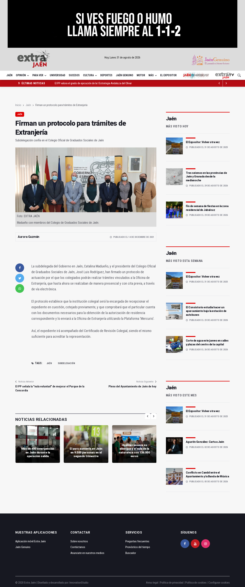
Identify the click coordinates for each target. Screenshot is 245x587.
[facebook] (19, 267)
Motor (141, 75)
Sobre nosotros (79, 541)
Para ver (37, 75)
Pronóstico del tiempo (137, 547)
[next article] (219, 83)
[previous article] (226, 83)
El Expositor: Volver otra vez (203, 142)
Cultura (88, 75)
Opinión (21, 75)
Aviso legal (152, 582)
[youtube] (195, 543)
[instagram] (205, 543)
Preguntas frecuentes (137, 541)
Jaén (9, 75)
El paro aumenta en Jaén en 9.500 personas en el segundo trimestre (86, 452)
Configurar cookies (219, 582)
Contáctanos (77, 547)
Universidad (57, 75)
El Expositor (168, 75)
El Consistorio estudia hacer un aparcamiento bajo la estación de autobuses (206, 311)
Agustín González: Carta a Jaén (205, 441)
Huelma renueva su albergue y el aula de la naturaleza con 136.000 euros (134, 450)
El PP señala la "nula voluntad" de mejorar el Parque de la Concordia (49, 388)
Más (151, 75)
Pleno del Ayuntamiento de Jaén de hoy (132, 386)
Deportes (106, 75)
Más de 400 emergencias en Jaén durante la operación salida (37, 452)
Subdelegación (66, 363)
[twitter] (19, 278)
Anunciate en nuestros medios (87, 553)
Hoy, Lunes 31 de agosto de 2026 (122, 57)
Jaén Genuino (124, 75)
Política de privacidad (171, 582)
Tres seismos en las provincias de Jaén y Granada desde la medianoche (206, 176)
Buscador (130, 553)
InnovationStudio (78, 582)
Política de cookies (196, 582)
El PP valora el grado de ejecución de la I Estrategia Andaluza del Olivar (93, 83)
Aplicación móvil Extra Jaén (30, 541)
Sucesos (74, 75)
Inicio (18, 105)
